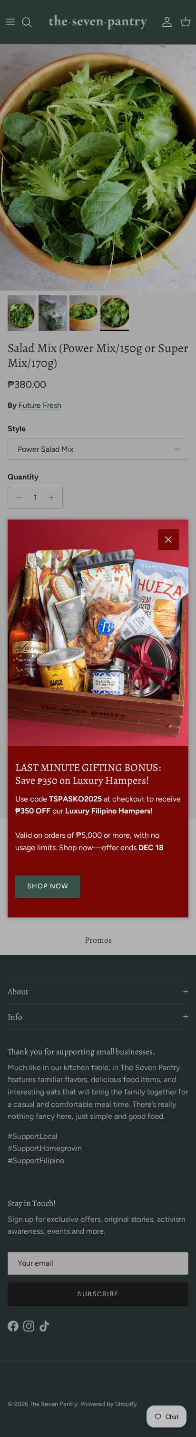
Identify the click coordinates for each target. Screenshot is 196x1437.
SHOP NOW (47, 886)
